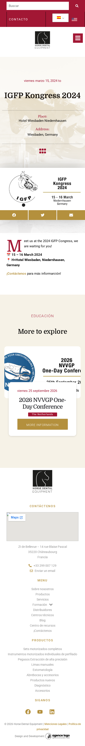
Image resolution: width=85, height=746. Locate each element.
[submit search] (78, 6)
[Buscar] (38, 6)
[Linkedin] (51, 711)
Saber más (42, 424)
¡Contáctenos (16, 274)
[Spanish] (59, 18)
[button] (14, 215)
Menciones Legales (55, 724)
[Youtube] (39, 711)
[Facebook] (27, 711)
